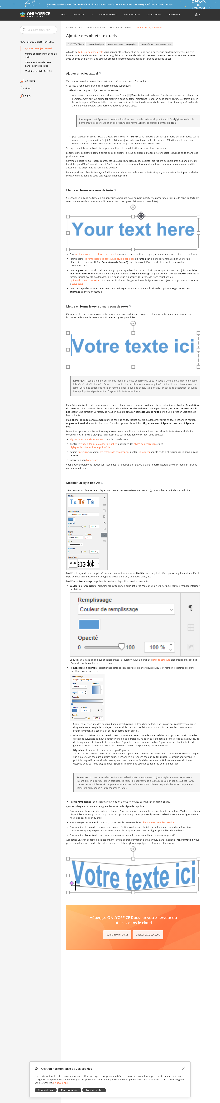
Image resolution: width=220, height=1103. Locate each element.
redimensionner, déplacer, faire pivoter (96, 254)
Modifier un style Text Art (38, 71)
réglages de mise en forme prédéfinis (90, 447)
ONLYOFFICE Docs (75, 44)
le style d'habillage (124, 258)
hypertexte (92, 459)
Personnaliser (69, 1090)
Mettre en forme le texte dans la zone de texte (38, 64)
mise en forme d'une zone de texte (156, 44)
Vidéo (28, 88)
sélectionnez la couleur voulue (158, 822)
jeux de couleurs (161, 659)
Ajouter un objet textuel (38, 48)
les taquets (144, 451)
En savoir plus (60, 1082)
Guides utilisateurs (96, 27)
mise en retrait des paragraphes (122, 44)
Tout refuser (45, 1090)
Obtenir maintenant (117, 934)
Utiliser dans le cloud (148, 934)
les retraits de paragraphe (114, 451)
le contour (107, 258)
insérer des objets (96, 44)
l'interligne (83, 451)
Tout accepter (94, 1090)
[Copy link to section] (100, 73)
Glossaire (30, 80)
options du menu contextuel (85, 280)
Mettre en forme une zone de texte (41, 55)
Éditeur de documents (120, 27)
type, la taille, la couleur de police (99, 443)
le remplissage (93, 258)
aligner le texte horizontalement (87, 439)
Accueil (69, 27)
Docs (80, 27)
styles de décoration (145, 443)
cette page (77, 283)
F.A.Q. (28, 96)
